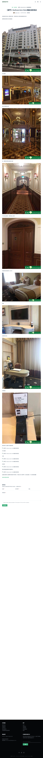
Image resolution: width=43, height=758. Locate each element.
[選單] (40, 1)
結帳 (23, 730)
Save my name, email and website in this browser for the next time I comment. (16, 502)
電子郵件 (17, 488)
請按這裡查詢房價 (5, 477)
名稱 (3, 488)
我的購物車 (25, 729)
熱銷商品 (4, 726)
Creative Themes (27, 756)
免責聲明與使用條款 (6, 730)
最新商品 (4, 725)
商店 (23, 725)
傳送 (25, 744)
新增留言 (4, 492)
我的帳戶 (24, 726)
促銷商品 (4, 727)
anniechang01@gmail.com (11, 740)
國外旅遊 (28, 12)
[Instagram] (21, 752)
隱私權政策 (4, 729)
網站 (29, 488)
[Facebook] (19, 752)
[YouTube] (23, 752)
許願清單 (24, 727)
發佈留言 (4, 505)
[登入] (35, 1)
